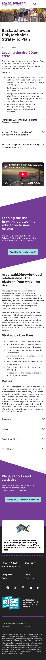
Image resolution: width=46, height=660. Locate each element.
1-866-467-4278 (10, 563)
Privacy (27, 626)
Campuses (7, 574)
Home (4, 47)
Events (5, 578)
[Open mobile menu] (41, 4)
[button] (34, 4)
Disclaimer (5, 626)
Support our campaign (28, 600)
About (14, 47)
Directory (29, 578)
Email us (29, 563)
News (27, 574)
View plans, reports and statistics (23, 499)
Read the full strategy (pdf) (23, 252)
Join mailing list (9, 566)
